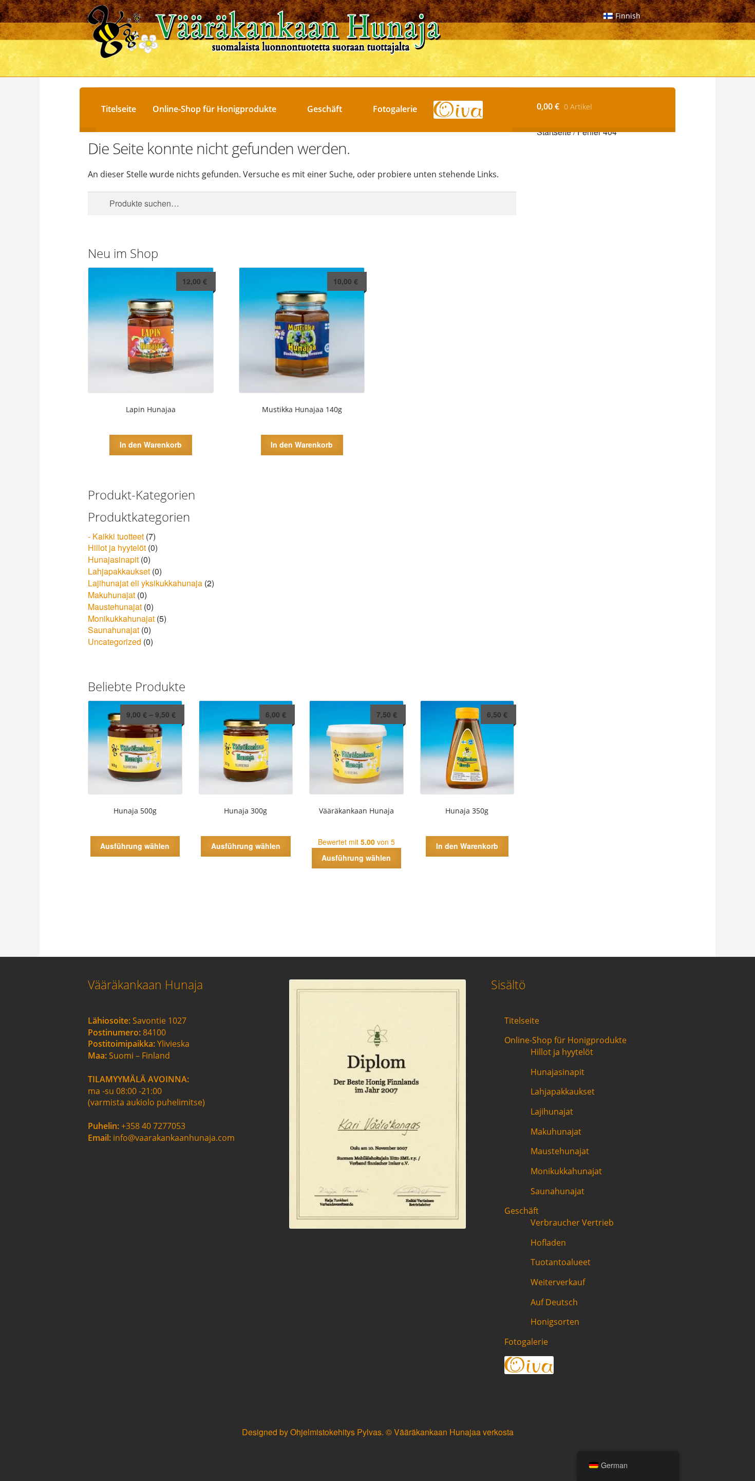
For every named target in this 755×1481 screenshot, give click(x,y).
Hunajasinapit (113, 559)
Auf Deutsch (554, 1302)
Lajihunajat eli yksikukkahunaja (145, 583)
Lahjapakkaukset (119, 571)
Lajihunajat (552, 1111)
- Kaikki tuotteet (116, 536)
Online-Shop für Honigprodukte (214, 109)
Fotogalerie (395, 109)
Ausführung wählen (134, 846)
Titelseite (118, 109)
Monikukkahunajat (121, 618)
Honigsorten (555, 1321)
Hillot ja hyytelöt (117, 547)
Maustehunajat (115, 607)
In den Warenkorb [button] (151, 444)
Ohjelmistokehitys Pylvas (336, 1432)
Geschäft (324, 109)
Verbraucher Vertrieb (572, 1222)
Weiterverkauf (558, 1282)
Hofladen (548, 1242)
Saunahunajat (113, 630)
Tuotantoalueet (561, 1262)
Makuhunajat (111, 595)
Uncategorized (114, 641)
